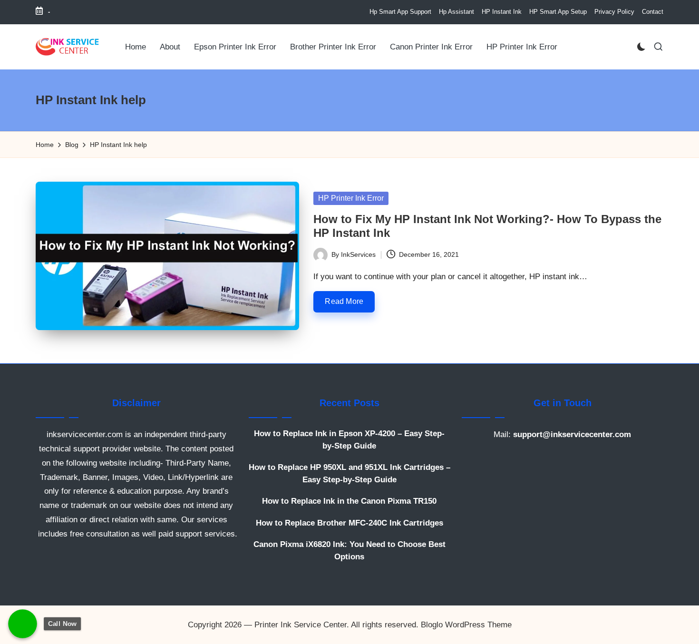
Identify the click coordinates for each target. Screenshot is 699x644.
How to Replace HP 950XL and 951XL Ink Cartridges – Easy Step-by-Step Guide (349, 473)
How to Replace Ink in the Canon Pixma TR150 (349, 501)
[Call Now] (22, 623)
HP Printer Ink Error (351, 198)
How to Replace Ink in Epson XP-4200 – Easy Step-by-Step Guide (349, 439)
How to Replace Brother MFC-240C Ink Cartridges (349, 522)
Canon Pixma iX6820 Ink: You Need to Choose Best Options (349, 550)
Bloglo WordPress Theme (466, 624)
